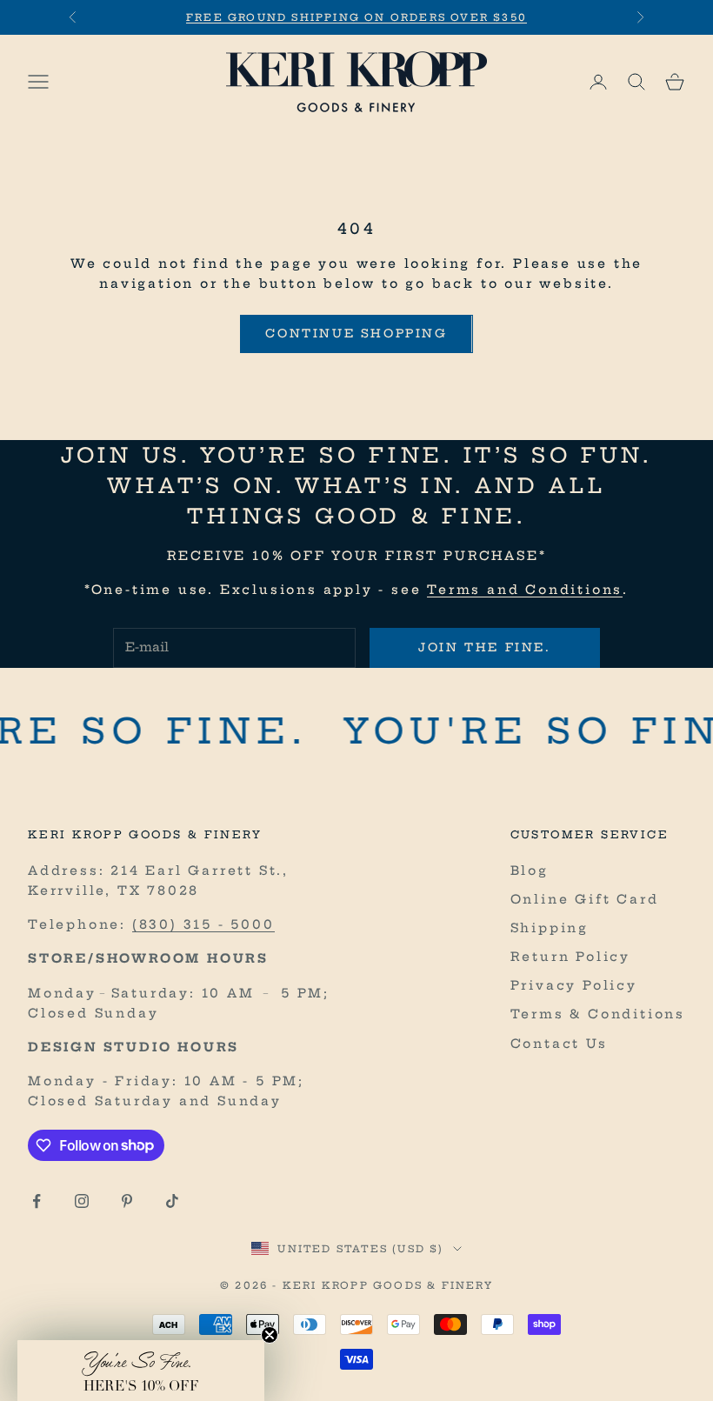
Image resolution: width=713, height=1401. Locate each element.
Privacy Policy (573, 985)
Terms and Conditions (525, 589)
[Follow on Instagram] (81, 1201)
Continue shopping (356, 333)
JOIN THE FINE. (484, 647)
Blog (529, 870)
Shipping (549, 928)
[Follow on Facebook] (36, 1201)
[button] (140, 1370)
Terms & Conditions (597, 1014)
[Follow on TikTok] (172, 1201)
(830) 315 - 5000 (203, 924)
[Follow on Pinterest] (127, 1201)
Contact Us (559, 1043)
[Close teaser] (269, 1335)
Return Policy (570, 956)
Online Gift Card (584, 899)
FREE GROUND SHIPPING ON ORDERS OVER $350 (356, 17)
